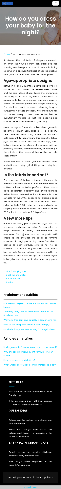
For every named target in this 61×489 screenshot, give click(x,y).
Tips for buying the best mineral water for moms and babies (16, 277)
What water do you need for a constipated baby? (30, 364)
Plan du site (30, 487)
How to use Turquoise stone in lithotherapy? (27, 324)
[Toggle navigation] (55, 3)
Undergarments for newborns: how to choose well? (30, 347)
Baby (8, 54)
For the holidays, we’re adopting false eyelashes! (29, 329)
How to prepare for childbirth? (19, 360)
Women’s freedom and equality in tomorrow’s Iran (30, 319)
